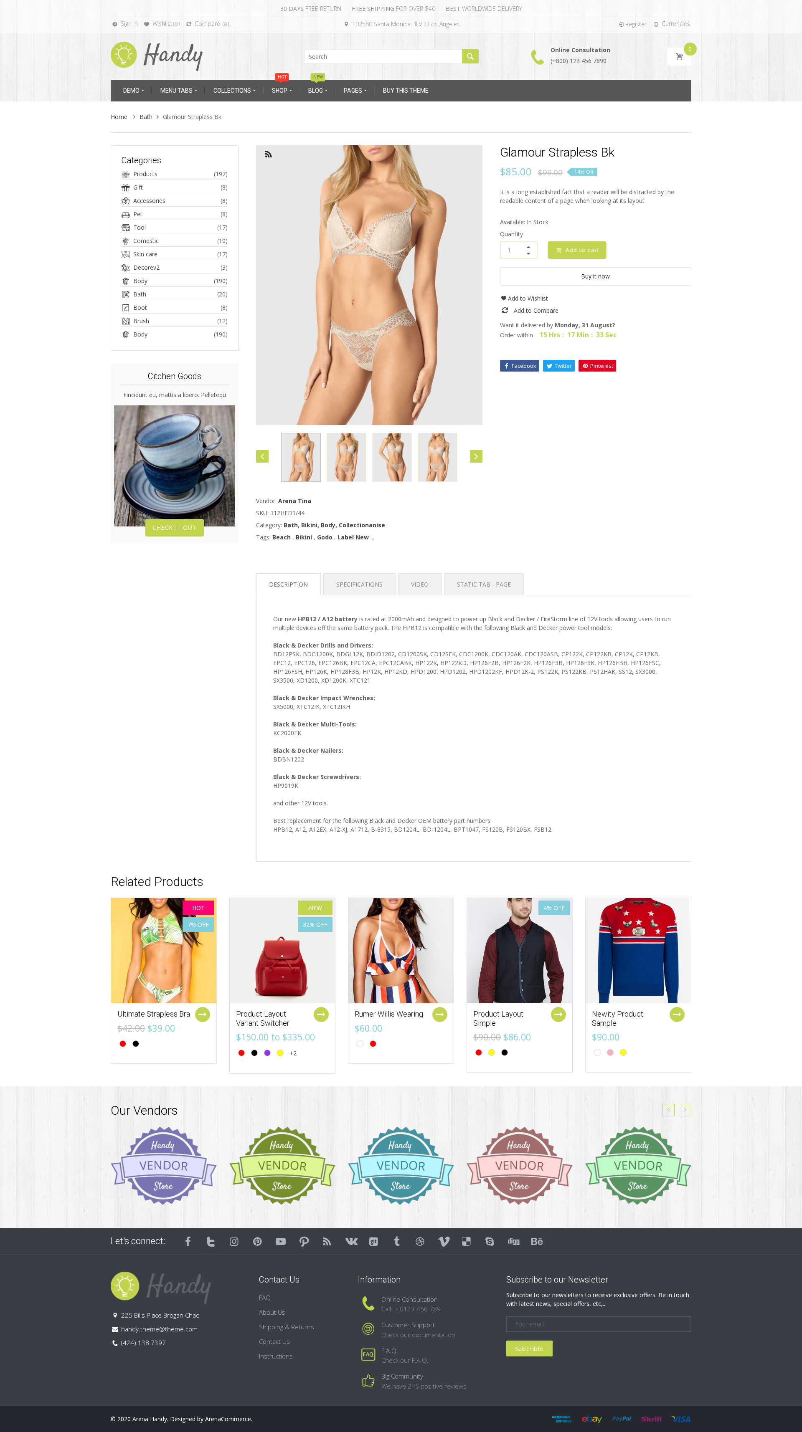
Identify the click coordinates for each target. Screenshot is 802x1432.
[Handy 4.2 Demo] (157, 56)
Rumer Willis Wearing (389, 1013)
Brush (141, 321)
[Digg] (513, 1241)
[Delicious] (466, 1241)
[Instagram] (234, 1241)
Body (140, 281)
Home (120, 117)
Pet (137, 214)
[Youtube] (280, 1241)
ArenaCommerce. (228, 1419)
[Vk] (350, 1241)
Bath (146, 117)
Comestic (146, 241)
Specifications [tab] (359, 584)
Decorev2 (146, 267)
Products (145, 174)
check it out (174, 527)
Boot (140, 307)
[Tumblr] (396, 1241)
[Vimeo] (443, 1241)
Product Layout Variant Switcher (262, 1018)
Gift (138, 187)
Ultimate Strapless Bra (153, 1013)
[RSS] (327, 1241)
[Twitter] (211, 1241)
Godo (324, 537)
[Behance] (536, 1241)
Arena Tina (294, 501)
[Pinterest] (257, 1241)
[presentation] (668, 1110)
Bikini (304, 537)
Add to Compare (536, 310)
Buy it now (595, 276)
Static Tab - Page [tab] (484, 584)
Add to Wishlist (528, 298)
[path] (304, 1241)
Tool (139, 227)
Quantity (511, 234)
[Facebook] (188, 1241)
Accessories (149, 201)
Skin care (145, 254)
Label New (353, 537)
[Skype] (490, 1241)
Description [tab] (288, 584)
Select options (202, 1014)
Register (636, 24)
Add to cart (580, 250)
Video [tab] (420, 584)
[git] (373, 1241)
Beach (281, 537)
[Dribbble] (420, 1241)
